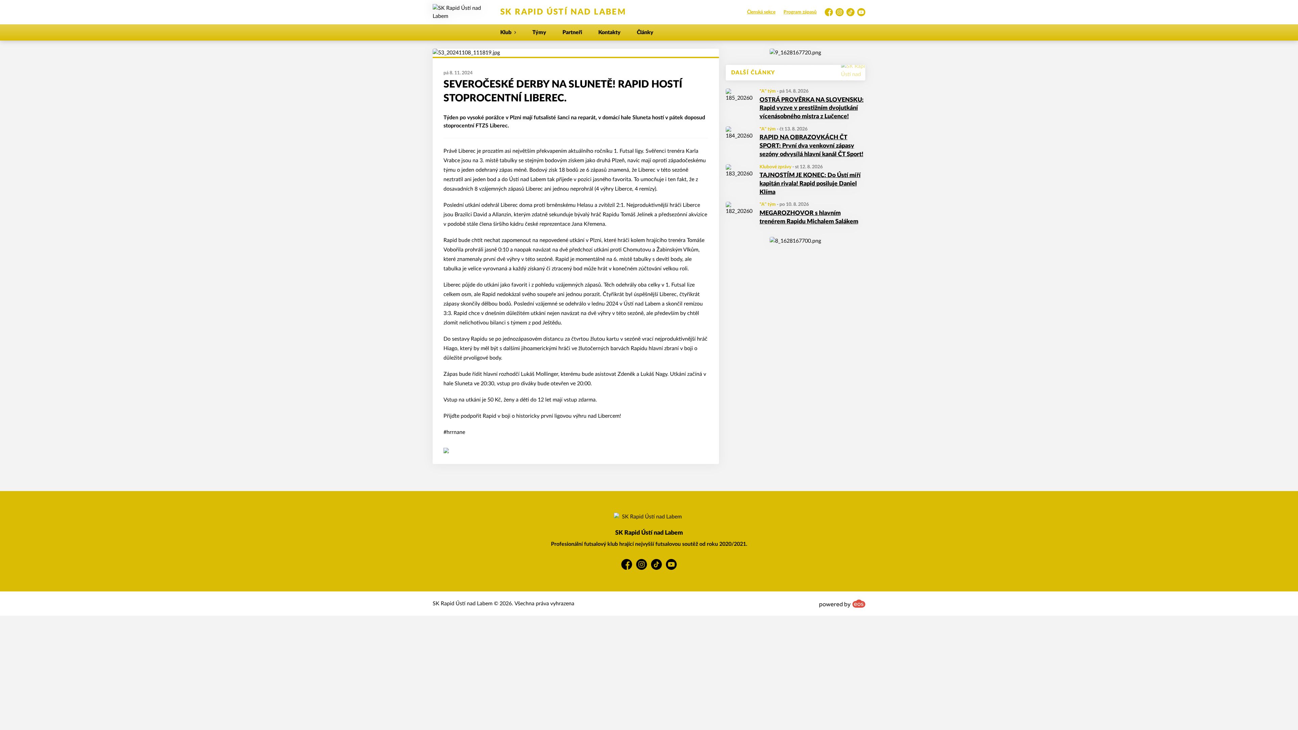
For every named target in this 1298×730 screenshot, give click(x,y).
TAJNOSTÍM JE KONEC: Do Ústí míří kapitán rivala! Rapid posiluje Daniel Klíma (810, 183)
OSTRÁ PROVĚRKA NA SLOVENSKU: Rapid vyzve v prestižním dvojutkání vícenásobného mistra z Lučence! (812, 108)
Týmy (539, 32)
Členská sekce (761, 12)
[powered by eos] (842, 604)
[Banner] (795, 53)
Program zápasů (800, 12)
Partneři (572, 32)
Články (645, 32)
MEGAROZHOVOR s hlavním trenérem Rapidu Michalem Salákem (809, 217)
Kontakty (609, 32)
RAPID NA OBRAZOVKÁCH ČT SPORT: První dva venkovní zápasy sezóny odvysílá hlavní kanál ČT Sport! (811, 146)
